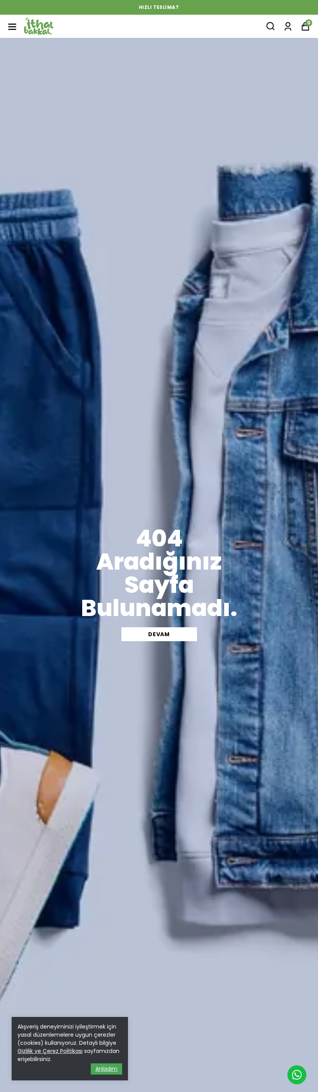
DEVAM (159, 634)
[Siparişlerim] (288, 25)
